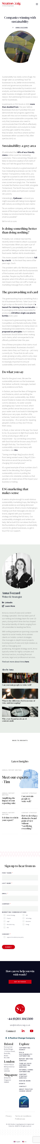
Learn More (10, 606)
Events (22, 1083)
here (27, 661)
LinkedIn (8, 602)
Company (6, 904)
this (16, 450)
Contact (23, 1086)
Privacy (9, 1116)
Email (4, 893)
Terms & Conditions (23, 1116)
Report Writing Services (26, 1060)
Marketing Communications (14, 912)
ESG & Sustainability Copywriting (25, 1054)
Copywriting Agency (24, 1049)
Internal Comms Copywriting (26, 1070)
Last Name (6, 883)
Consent (6, 934)
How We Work (25, 1081)
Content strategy (29, 793)
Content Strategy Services (23, 1076)
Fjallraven (17, 198)
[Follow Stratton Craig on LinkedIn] (23, 1030)
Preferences (20, 1119)
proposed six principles (12, 331)
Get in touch (20, 982)
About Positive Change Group (26, 1090)
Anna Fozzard (22, 27)
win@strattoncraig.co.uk (20, 1025)
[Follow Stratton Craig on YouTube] (31, 1030)
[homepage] (11, 4)
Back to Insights (20, 740)
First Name (7, 873)
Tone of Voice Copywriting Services (25, 1065)
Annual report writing (12, 770)
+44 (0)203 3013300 (20, 1019)
